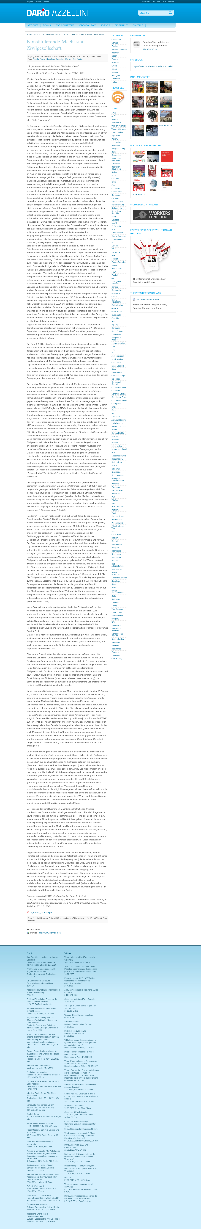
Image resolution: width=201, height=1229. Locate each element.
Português (115, 76)
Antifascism (116, 123)
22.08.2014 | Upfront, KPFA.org (40, 1182)
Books (47, 25)
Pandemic (115, 487)
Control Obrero (33, 1114)
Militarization (116, 446)
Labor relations (117, 132)
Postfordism (116, 520)
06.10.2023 (69, 1018)
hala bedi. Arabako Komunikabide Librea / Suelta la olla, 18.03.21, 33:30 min (43, 1044)
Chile (113, 182)
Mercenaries (116, 569)
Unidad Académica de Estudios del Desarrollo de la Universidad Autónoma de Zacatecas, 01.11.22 (81, 1077)
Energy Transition (119, 236)
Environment (116, 612)
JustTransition (117, 359)
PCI (113, 497)
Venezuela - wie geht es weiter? (40, 1105)
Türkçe (114, 82)
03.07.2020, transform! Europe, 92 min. (81, 1129)
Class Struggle (117, 366)
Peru (113, 503)
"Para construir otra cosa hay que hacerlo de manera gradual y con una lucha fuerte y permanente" (43, 1036)
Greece (114, 308)
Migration (115, 439)
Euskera (115, 59)
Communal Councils (116, 383)
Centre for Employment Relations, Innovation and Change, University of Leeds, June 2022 (42, 1027)
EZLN (113, 249)
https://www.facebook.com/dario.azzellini (153, 66)
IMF (113, 353)
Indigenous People (116, 339)
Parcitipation (116, 493)
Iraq (113, 346)
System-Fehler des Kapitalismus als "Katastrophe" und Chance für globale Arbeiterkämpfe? (43, 1053)
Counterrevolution (119, 400)
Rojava (114, 561)
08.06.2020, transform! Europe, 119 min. (81, 1141)
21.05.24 (30, 986)
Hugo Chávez (117, 331)
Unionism (115, 293)
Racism (114, 538)
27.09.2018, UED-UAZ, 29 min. (77, 1173)
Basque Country (118, 149)
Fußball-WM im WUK (35, 1186)
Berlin (114, 152)
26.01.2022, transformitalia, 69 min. (79, 1101)
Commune (115, 391)
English (30, 2)
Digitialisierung (117, 205)
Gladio (114, 297)
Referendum (116, 544)
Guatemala (116, 315)
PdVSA (114, 500)
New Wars (115, 469)
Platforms (115, 510)
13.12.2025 (69, 974)
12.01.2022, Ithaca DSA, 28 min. (78, 1108)
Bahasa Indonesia (119, 49)
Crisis (113, 407)
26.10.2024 (69, 1002)
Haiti (113, 322)
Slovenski (115, 79)
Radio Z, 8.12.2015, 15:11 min (39, 1147)
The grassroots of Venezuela (39, 1195)
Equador (115, 220)
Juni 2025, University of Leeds (77, 962)
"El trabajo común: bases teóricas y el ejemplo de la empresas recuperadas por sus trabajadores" (80, 1042)
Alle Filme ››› (165, 125)
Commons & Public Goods (75, 1112)
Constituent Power (64, 59)
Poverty (114, 139)
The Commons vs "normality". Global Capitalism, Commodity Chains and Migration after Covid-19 (79, 1135)
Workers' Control (118, 126)
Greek (114, 66)
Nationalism (116, 462)
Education (115, 164)
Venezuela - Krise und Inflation (40, 1123)
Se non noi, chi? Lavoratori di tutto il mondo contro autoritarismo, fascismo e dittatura (81, 1096)
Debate (67, 1178)
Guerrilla (115, 318)
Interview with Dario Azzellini (39, 1065)
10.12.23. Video (71, 1011)
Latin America (117, 423)
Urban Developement (117, 592)
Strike (113, 596)
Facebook (115, 252)
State (113, 587)
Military (114, 443)
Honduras (115, 328)
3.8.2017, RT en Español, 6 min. (78, 1201)
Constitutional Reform (117, 635)
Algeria (114, 119)
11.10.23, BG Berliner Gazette (39, 1004)
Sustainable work (118, 456)
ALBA (113, 116)
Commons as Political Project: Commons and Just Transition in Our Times (79, 1124)
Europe (114, 246)
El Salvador (116, 226)
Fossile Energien (118, 262)
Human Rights (117, 433)
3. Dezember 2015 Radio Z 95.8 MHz (42, 1161)
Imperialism (116, 334)
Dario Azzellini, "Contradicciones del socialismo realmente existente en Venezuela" (79, 1156)
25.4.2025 (68, 986)
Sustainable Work (71, 1022)
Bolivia (114, 172)
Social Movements (119, 578)
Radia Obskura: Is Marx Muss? (40, 1165)
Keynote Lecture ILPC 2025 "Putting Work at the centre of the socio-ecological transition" (79, 980)
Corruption (116, 404)
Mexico (114, 436)
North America (117, 475)
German (114, 43)
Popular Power (39, 59)
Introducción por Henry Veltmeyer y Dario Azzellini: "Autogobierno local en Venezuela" (80, 1168)
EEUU (114, 223)
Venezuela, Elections (116, 630)
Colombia (115, 379)
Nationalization (117, 639)
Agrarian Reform (118, 420)
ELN (113, 230)
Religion (115, 548)
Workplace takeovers (116, 159)
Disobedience (117, 615)
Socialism (50, 59)
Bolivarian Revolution (116, 168)
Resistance (116, 649)
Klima (113, 369)
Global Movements (116, 301)
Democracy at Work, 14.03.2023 (40, 1013)
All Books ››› (139, 194)
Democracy (116, 195)
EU (112, 243)
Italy (113, 350)
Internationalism (118, 343)
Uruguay (115, 619)
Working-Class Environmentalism (78, 1015)
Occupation (116, 155)
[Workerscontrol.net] (153, 219)
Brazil (113, 176)
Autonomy (115, 145)
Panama (115, 484)
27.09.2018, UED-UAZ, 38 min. (77, 1180)
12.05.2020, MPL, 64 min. (75, 1150)
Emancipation (117, 233)
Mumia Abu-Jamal (119, 449)
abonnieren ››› (150, 49)
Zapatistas (115, 655)
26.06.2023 (69, 1036)
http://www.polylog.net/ (50, 933)
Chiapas (115, 179)
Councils (115, 541)
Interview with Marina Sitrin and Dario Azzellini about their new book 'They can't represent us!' (43, 1177)
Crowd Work (116, 192)
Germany (115, 198)
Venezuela (116, 625)
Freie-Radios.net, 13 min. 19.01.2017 (42, 1126)
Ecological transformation (117, 480)
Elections (115, 646)
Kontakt (171, 2)
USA (113, 622)
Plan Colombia (117, 507)
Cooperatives (117, 290)
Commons (115, 188)
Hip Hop (115, 325)
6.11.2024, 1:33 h (71, 995)
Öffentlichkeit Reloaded (37, 1205)
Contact (138, 25)
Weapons (115, 642)
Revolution (116, 557)
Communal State (118, 387)
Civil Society (78, 59)
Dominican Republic (116, 212)
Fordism (114, 259)
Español (46, 2)
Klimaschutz (116, 372)
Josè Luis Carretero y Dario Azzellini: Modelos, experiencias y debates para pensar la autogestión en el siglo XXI (80, 969)
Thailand (115, 603)
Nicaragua (115, 472)
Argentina (115, 136)
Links (164, 2)
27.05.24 (30, 995)
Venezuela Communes (74, 1106)
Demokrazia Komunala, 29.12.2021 (79, 1048)
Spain (114, 584)
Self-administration (117, 565)
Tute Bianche (117, 609)
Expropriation (117, 239)
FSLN (113, 272)
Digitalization (117, 201)
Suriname (115, 599)
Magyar (114, 72)
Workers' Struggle (119, 129)
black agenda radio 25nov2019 (40, 1068)
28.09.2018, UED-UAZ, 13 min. (77, 1162)
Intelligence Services (116, 283)
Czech (114, 56)
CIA (113, 185)
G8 (112, 278)
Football (114, 275)
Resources (116, 554)
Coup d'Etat (116, 535)
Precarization (117, 523)
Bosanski (115, 53)
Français (115, 63)
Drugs (114, 217)
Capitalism (116, 363)
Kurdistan (115, 417)
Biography (121, 25)
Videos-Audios (87, 25)
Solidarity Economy (115, 573)
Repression (116, 551)
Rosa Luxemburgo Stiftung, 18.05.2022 (81, 1066)
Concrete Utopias (118, 394)
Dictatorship (116, 208)
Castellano (116, 40)
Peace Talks (116, 269)
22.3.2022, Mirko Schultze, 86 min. (79, 1090)
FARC (114, 256)
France (114, 265)
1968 (113, 113)
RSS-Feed (156, 2)
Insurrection (116, 142)
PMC (113, 513)
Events (105, 25)
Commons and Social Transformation (80, 999)
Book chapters (65, 25)
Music (114, 452)
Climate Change (118, 376)
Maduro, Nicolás (118, 426)
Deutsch (38, 2)
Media (114, 430)
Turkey (114, 606)
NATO (114, 466)
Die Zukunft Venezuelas (37, 1072)
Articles (32, 25)
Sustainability (117, 459)
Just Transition (117, 356)
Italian (114, 69)
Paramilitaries (117, 490)
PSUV (114, 531)
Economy (115, 652)
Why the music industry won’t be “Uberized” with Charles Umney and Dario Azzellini (42, 1020)
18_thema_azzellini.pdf (41, 912)
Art (112, 413)
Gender (114, 287)
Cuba (113, 410)
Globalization (117, 305)
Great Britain (116, 312)
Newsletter (146, 2)
